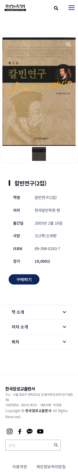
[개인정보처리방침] (51, 466)
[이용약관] (19, 466)
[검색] (56, 445)
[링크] (15, 8)
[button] (56, 8)
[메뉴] (71, 7)
